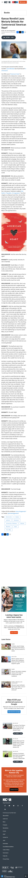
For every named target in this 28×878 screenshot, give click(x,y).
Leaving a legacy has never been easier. (14, 616)
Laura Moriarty (10, 68)
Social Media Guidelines (8, 846)
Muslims (8, 526)
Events (4, 831)
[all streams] (26, 876)
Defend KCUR (14, 789)
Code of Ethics (6, 849)
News (4, 821)
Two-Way (8, 529)
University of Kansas (11, 523)
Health (13, 644)
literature (16, 520)
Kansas (22, 523)
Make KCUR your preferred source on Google (14, 702)
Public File (5, 856)
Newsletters (5, 828)
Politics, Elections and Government (16, 682)
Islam (15, 526)
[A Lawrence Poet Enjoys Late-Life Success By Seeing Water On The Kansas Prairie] (7, 726)
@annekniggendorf (13, 513)
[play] (2, 876)
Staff (4, 834)
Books (7, 12)
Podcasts (5, 825)
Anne (17, 511)
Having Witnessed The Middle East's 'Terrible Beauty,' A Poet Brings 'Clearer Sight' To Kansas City (18, 744)
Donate (23, 2)
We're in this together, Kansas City (14, 771)
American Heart (14, 74)
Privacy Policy (6, 859)
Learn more (14, 632)
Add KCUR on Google (14, 711)
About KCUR (5, 815)
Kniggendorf (22, 511)
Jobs (4, 840)
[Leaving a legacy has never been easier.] (14, 599)
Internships (5, 843)
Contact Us (5, 837)
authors (8, 520)
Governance (5, 852)
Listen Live (5, 818)
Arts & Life (9, 517)
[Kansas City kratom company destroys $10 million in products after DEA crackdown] (6, 672)
